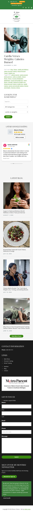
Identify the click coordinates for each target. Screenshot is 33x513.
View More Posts (16, 336)
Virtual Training (8, 363)
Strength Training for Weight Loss (17, 82)
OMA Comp (27, 509)
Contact (6, 370)
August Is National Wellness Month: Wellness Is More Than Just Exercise (14, 211)
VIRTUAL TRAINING (16, 3)
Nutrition (6, 366)
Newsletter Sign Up (16, 5)
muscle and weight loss (17, 80)
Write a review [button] (20, 137)
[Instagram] (28, 7)
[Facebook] (23, 7)
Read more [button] (6, 158)
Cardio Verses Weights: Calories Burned (14, 59)
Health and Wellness (23, 69)
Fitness (15, 69)
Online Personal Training (10, 71)
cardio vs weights (16, 77)
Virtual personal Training (10, 84)
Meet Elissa (7, 359)
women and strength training (16, 86)
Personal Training (8, 361)
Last (3, 416)
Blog (11, 69)
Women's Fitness (15, 88)
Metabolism (7, 80)
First (3, 410)
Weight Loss (11, 73)
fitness (10, 78)
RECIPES (22, 1)
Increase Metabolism (17, 78)
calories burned (15, 75)
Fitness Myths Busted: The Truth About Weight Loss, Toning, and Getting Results (15, 289)
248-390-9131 (13, 1)
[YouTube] (31, 7)
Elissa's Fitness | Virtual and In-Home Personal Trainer (16, 18)
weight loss (20, 84)
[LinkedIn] (26, 7)
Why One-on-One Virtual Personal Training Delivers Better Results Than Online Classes (16, 327)
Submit (16, 457)
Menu (17, 12)
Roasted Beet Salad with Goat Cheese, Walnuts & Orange (14, 250)
